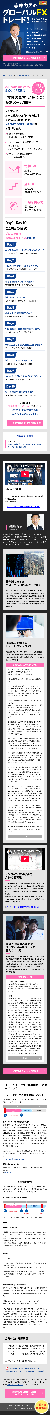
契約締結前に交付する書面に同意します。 (22, 1361)
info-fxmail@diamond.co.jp (14, 1159)
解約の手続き (8, 1172)
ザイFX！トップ (8, 75)
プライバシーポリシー (15, 1384)
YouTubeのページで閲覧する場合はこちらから (23, 507)
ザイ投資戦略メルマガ (23, 75)
